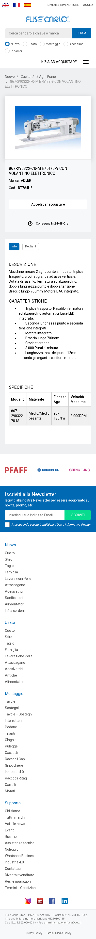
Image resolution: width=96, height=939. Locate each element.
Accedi (88, 5)
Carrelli (10, 785)
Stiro (8, 559)
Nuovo (14, 44)
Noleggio (11, 849)
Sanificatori (14, 598)
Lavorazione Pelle (18, 656)
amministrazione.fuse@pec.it (62, 922)
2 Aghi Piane (46, 77)
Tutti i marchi (15, 817)
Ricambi (16, 51)
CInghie (10, 740)
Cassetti (11, 753)
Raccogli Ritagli (16, 778)
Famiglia (11, 572)
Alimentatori (14, 604)
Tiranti (10, 733)
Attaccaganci (15, 585)
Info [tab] (14, 246)
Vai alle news (15, 824)
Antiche (11, 675)
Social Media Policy (59, 933)
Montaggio (52, 44)
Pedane (11, 727)
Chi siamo (12, 811)
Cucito (26, 77)
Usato (32, 44)
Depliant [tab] (30, 246)
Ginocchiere (14, 765)
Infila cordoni (15, 611)
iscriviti (78, 515)
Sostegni (12, 708)
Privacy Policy (33, 933)
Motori (10, 791)
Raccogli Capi (15, 759)
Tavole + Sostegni (18, 714)
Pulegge (11, 746)
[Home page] (48, 19)
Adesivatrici (14, 591)
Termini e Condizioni (20, 888)
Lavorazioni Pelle (18, 579)
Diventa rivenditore (63, 5)
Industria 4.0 (14, 772)
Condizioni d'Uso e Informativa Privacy (65, 524)
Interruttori (13, 721)
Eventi (10, 830)
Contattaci (13, 869)
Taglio (9, 566)
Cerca (81, 33)
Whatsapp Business (20, 856)
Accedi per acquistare (48, 204)
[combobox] (48, 33)
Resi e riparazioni (18, 881)
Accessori (76, 44)
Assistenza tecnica (19, 843)
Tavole (10, 701)
